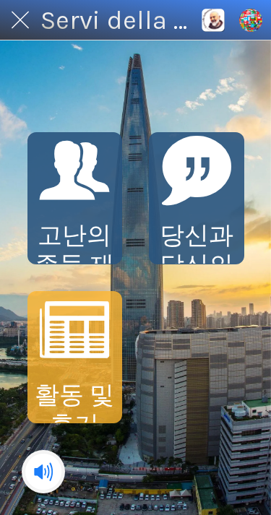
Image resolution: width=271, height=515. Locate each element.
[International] (213, 20)
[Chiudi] (20, 20)
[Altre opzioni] (250, 20)
